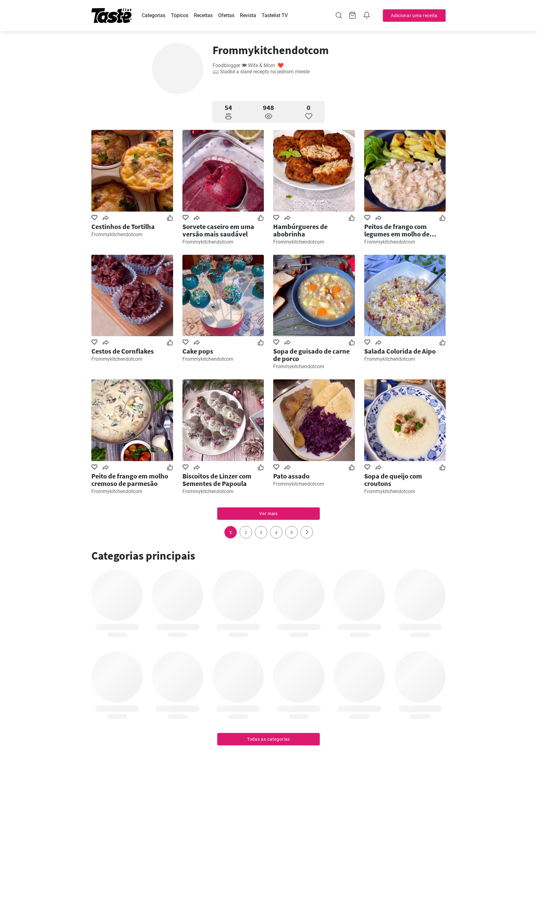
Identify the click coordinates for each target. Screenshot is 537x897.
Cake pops (197, 351)
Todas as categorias (268, 739)
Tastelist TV (275, 15)
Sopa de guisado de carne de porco (311, 354)
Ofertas (226, 15)
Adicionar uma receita (414, 15)
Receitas (203, 15)
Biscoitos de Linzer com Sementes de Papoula (216, 479)
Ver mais (268, 513)
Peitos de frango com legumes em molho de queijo (396, 230)
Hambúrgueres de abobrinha (300, 230)
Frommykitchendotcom (116, 234)
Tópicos (179, 15)
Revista (248, 15)
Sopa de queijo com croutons (393, 479)
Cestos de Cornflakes (122, 351)
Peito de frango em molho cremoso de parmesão (129, 479)
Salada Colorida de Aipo (400, 351)
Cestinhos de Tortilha (123, 226)
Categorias (153, 15)
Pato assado (291, 476)
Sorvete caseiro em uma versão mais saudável (218, 230)
